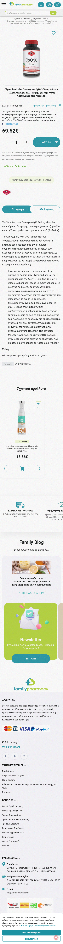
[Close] (61, 915)
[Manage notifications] (56, 937)
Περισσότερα (31, 939)
